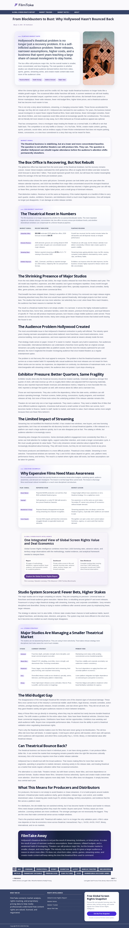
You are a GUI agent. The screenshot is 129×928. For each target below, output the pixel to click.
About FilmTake (52, 908)
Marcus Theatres (89, 869)
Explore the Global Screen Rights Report (41, 576)
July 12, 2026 (18, 25)
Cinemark (29, 869)
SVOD (79, 873)
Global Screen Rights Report (23, 12)
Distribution (29, 25)
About (76, 12)
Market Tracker (45, 12)
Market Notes (63, 12)
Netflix (17, 873)
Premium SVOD (51, 873)
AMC (19, 869)
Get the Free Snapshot (102, 913)
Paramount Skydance (33, 873)
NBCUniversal (105, 869)
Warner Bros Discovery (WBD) (96, 873)
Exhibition (64, 869)
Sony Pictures (67, 873)
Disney (54, 869)
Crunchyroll (41, 869)
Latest (75, 869)
